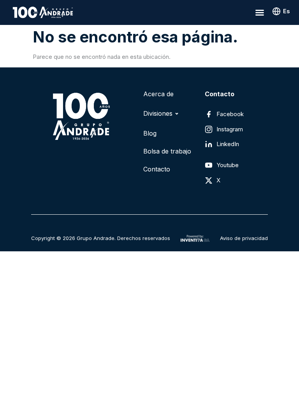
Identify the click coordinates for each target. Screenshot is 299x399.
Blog (150, 133)
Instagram (229, 129)
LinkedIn (227, 144)
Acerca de (158, 94)
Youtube (227, 165)
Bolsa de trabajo (167, 151)
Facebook (230, 114)
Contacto (156, 169)
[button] (260, 12)
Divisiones (157, 113)
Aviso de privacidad (244, 238)
